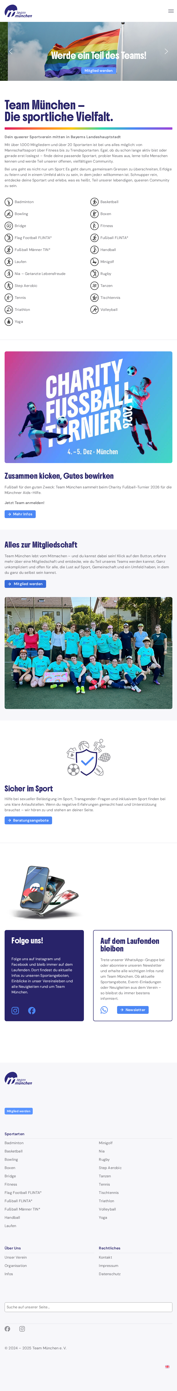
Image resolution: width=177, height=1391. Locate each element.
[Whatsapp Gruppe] (104, 1010)
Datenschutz (110, 1274)
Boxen (10, 1168)
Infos (9, 1274)
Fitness (11, 1184)
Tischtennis (109, 1193)
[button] (88, 51)
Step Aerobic (110, 1168)
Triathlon (106, 1201)
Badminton (14, 1143)
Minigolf (105, 1143)
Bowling (11, 1160)
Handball (12, 1218)
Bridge (10, 1176)
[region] (88, 51)
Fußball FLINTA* (18, 1201)
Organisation (16, 1266)
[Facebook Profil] (31, 1010)
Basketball (14, 1151)
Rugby (104, 1160)
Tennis (104, 1184)
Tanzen (105, 1176)
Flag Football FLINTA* (23, 1193)
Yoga (103, 1218)
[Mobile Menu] (171, 11)
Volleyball (107, 1209)
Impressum (108, 1266)
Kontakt (105, 1257)
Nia (102, 1151)
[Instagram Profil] (15, 1010)
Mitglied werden (18, 1111)
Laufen (10, 1226)
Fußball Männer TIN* (22, 1209)
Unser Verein (16, 1257)
